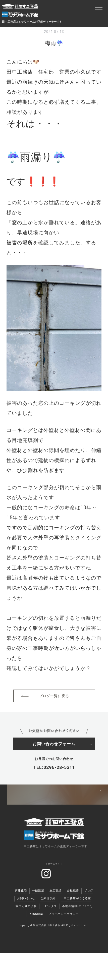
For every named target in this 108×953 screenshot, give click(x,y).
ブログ (88, 890)
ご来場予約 (48, 898)
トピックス (49, 906)
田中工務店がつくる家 (76, 898)
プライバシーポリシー (63, 914)
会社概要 (73, 890)
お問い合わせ (26, 898)
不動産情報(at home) (77, 906)
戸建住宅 (21, 890)
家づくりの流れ (26, 906)
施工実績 (55, 890)
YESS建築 (36, 914)
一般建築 (38, 890)
